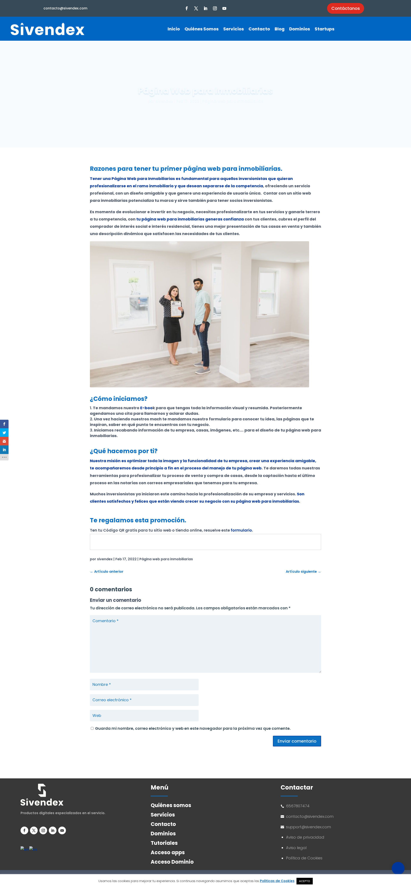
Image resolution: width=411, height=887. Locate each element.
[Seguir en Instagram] (215, 8)
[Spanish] (33, 849)
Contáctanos (345, 8)
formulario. (242, 530)
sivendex (164, 100)
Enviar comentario (297, 741)
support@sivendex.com (309, 827)
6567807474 (298, 806)
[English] (25, 849)
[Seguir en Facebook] (187, 8)
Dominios (299, 29)
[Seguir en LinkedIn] (205, 8)
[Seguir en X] (196, 8)
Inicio (174, 29)
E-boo (146, 408)
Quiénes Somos (202, 29)
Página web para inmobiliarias (232, 100)
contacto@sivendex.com (65, 8)
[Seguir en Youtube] (224, 8)
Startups (324, 29)
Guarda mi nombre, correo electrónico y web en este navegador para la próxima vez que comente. (192, 728)
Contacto (259, 29)
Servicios (233, 29)
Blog (279, 29)
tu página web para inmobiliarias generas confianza (190, 219)
